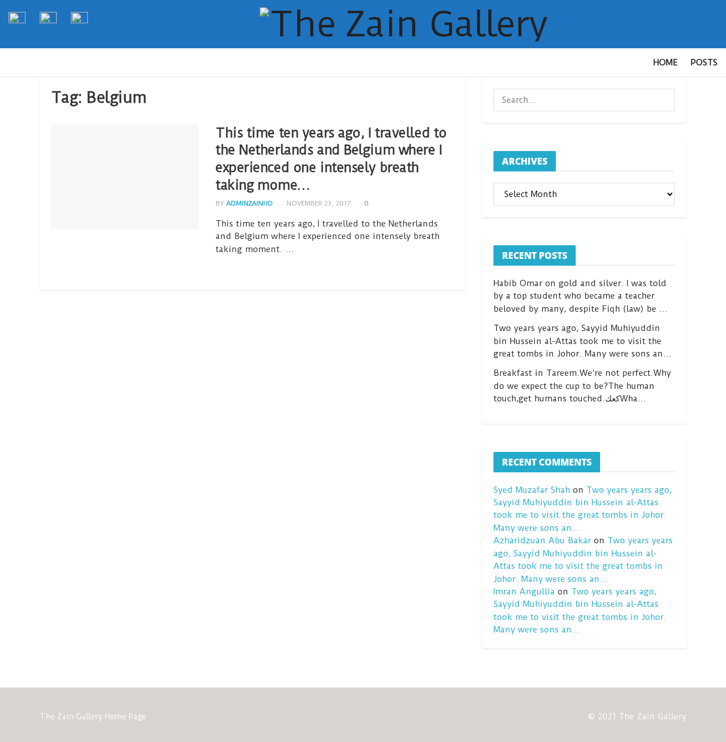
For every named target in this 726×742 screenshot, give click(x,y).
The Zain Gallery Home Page (93, 716)
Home (665, 62)
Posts (703, 62)
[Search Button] (663, 100)
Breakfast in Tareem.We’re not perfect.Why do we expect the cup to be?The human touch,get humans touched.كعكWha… (582, 386)
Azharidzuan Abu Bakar (542, 540)
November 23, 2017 (317, 203)
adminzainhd (249, 203)
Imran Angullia (524, 591)
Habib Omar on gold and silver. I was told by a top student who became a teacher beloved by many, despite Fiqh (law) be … (580, 296)
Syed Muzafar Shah (531, 490)
